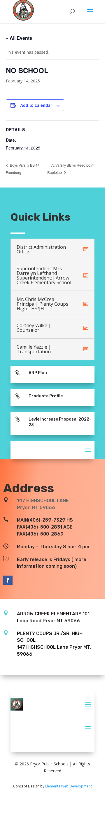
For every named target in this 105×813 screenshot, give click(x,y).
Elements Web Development (68, 786)
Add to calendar (36, 105)
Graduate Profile (46, 396)
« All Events (19, 38)
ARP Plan (38, 372)
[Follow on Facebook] (8, 580)
